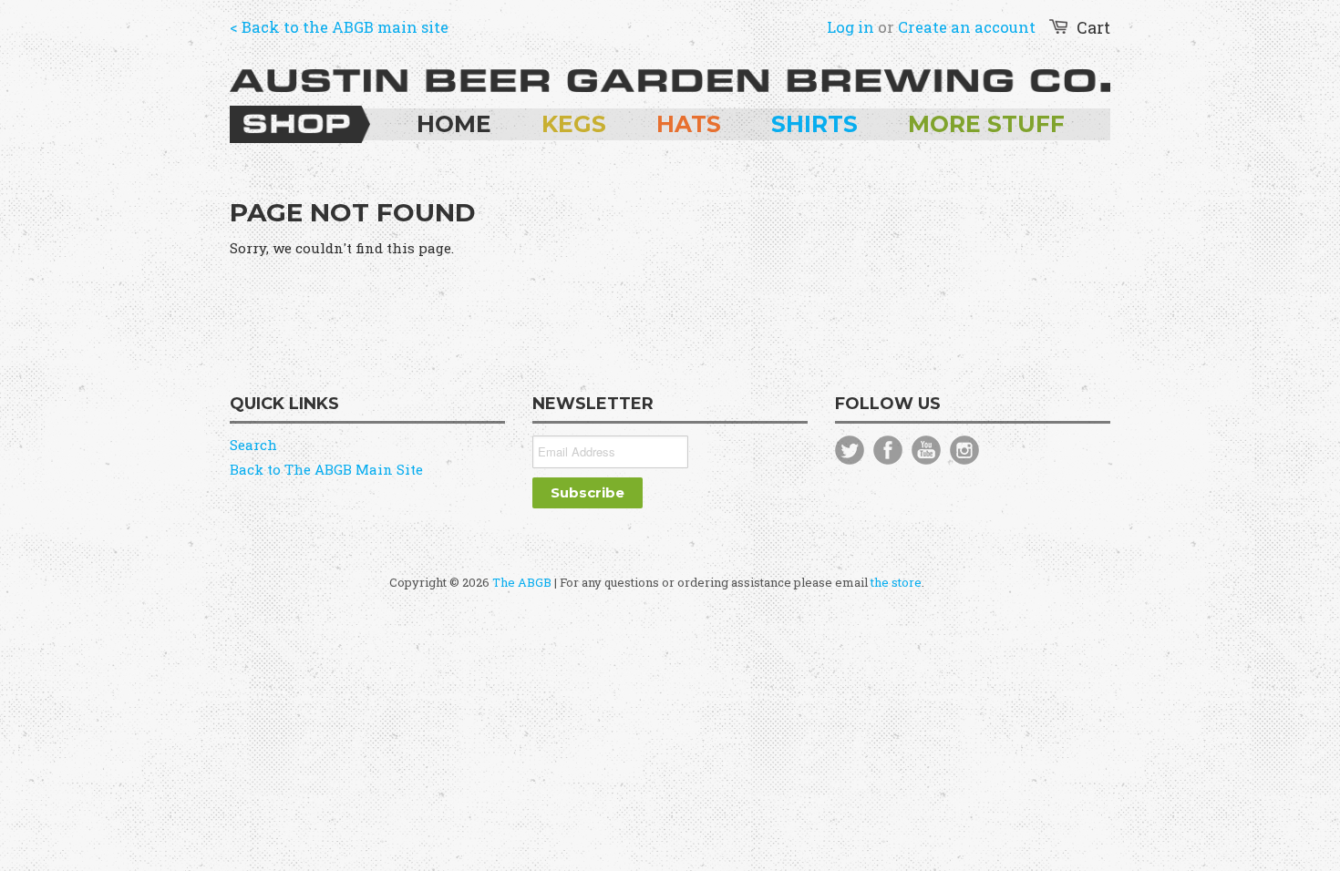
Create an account (967, 26)
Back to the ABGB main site (345, 26)
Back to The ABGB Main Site (326, 469)
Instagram (964, 450)
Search (253, 445)
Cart (1093, 27)
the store (896, 582)
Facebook (887, 450)
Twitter (849, 450)
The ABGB (521, 582)
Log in (850, 26)
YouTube (926, 450)
